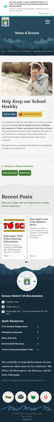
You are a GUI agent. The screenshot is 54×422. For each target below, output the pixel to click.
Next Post (25, 173)
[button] (47, 22)
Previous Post (10, 173)
